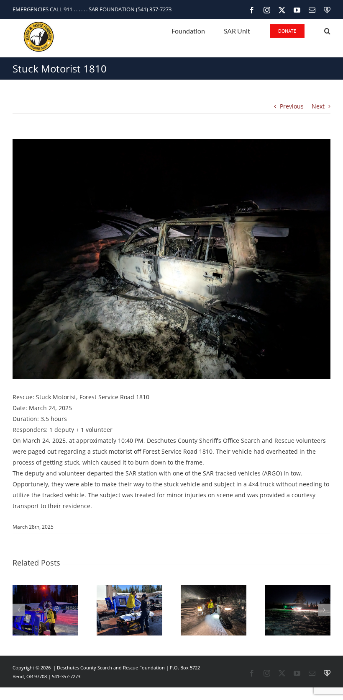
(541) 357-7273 (154, 9)
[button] (327, 30)
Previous (292, 106)
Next (318, 106)
